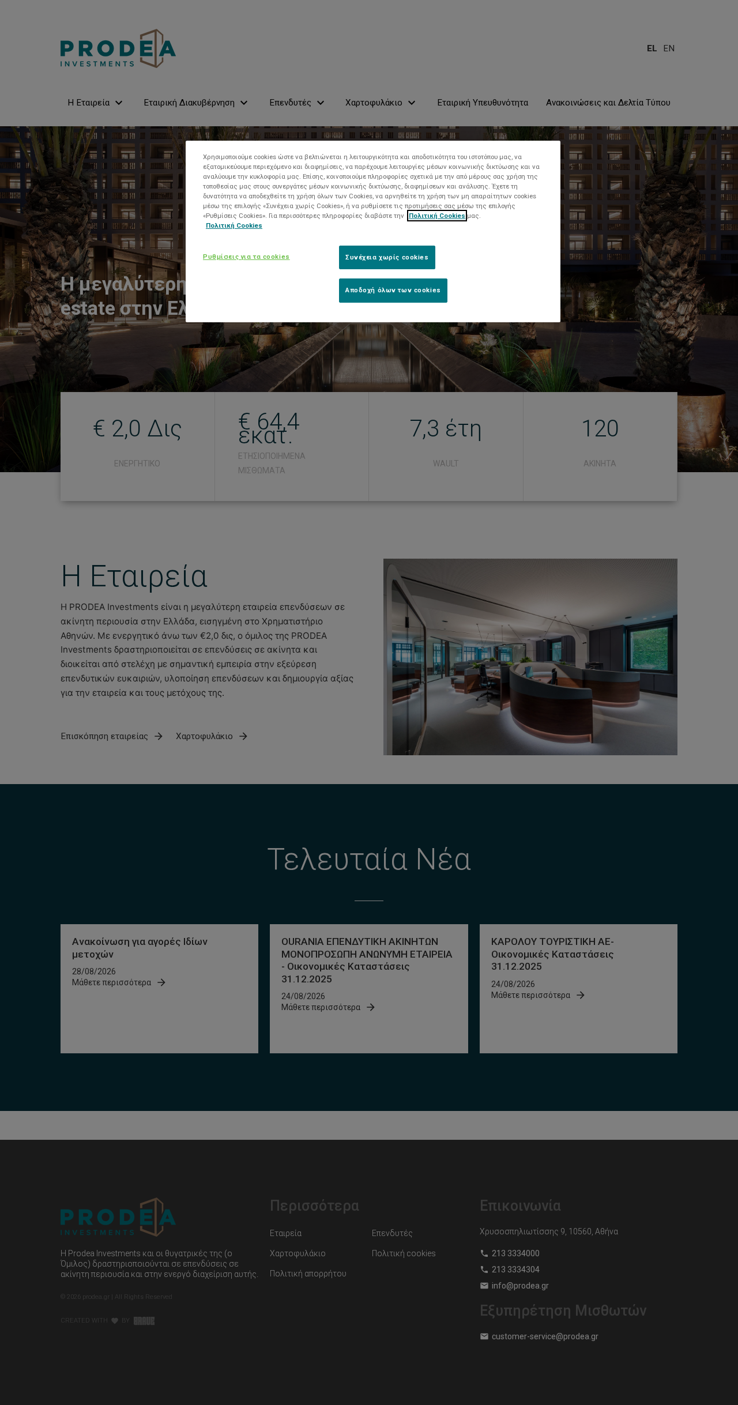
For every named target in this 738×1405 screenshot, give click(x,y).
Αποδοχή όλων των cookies (393, 290)
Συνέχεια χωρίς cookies (387, 257)
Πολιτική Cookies (437, 216)
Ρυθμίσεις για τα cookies (246, 256)
